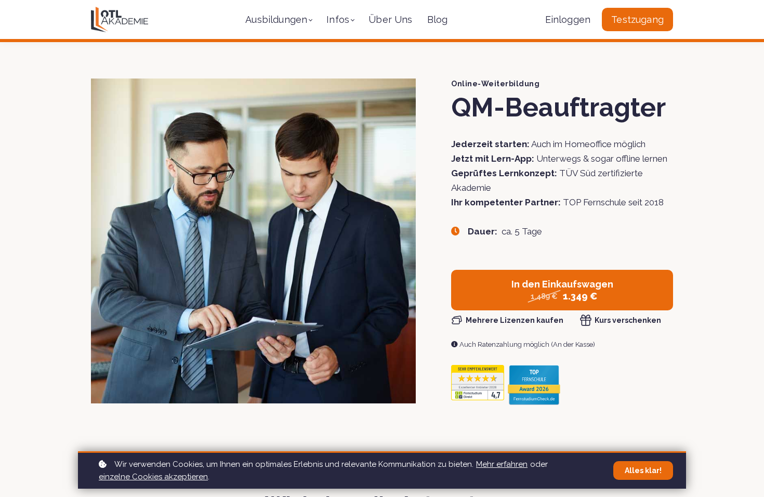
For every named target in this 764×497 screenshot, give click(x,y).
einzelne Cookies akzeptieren (153, 476)
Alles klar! (643, 470)
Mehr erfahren (502, 464)
